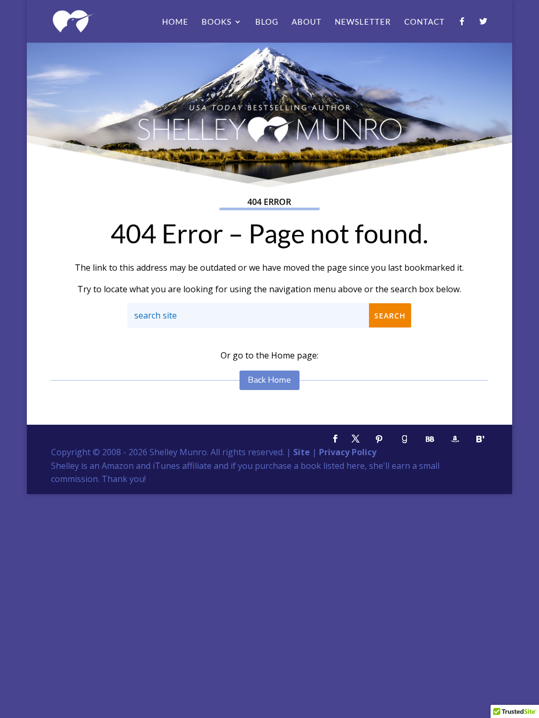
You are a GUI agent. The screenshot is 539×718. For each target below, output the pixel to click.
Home (175, 22)
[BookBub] (430, 439)
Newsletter (363, 22)
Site (301, 452)
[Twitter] (484, 30)
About (307, 22)
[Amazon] (455, 439)
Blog (266, 22)
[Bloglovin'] (480, 439)
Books (217, 22)
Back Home (269, 380)
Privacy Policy (347, 452)
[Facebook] (462, 30)
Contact (424, 22)
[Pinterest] (379, 439)
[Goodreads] (404, 439)
